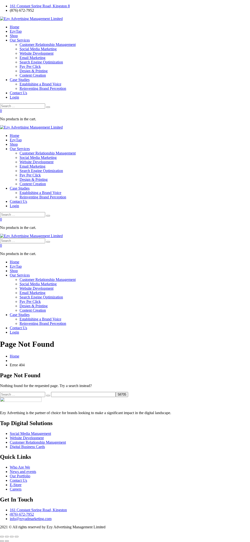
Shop (14, 36)
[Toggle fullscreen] (7, 536)
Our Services (20, 40)
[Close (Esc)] (17, 536)
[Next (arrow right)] (7, 541)
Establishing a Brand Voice (40, 84)
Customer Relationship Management (48, 44)
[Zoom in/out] (2, 536)
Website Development (36, 53)
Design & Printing (34, 71)
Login (14, 97)
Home (14, 27)
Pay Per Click (30, 66)
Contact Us (18, 93)
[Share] (12, 536)
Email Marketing (32, 58)
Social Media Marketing (38, 49)
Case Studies (20, 80)
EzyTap (16, 31)
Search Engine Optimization (41, 62)
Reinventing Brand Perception (43, 88)
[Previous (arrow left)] (2, 541)
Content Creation (33, 75)
